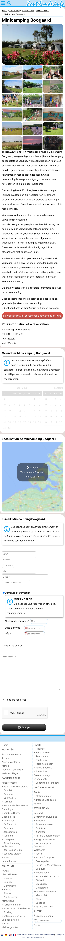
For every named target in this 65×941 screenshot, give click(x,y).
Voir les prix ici (34, 315)
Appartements (10, 782)
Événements (40, 779)
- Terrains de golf (43, 763)
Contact (38, 925)
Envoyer (25, 727)
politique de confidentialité (44, 934)
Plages (5, 870)
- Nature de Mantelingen (47, 865)
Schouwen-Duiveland (45, 816)
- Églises (6, 889)
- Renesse (39, 820)
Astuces (6, 758)
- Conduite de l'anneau (46, 782)
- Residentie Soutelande (15, 805)
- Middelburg (41, 887)
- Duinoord (7, 794)
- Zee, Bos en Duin (12, 849)
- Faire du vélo (42, 752)
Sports (37, 744)
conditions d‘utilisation (25, 934)
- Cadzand (39, 902)
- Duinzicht (8, 828)
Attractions (8, 900)
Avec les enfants (11, 762)
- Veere (38, 853)
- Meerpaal (8, 839)
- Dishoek (39, 880)
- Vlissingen (40, 883)
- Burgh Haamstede (44, 839)
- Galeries (7, 882)
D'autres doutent (14, 645)
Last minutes (9, 861)
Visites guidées (10, 927)
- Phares (6, 893)
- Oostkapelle (41, 861)
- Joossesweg (9, 831)
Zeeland (38, 813)
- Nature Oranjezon (44, 857)
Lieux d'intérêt (10, 874)
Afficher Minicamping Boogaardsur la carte (32, 472)
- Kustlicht (7, 835)
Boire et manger (42, 775)
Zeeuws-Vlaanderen (45, 891)
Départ (9, 633)
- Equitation (40, 771)
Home (5, 744)
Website (12, 343)
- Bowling (7, 912)
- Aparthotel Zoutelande (15, 786)
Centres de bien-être (13, 916)
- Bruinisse (40, 828)
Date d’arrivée (13, 627)
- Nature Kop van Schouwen (43, 845)
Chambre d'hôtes (11, 813)
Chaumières (8, 816)
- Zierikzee (40, 831)
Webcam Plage (10, 773)
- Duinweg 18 (9, 797)
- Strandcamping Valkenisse (11, 845)
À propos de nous (43, 916)
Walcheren (39, 849)
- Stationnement (43, 796)
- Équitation (40, 760)
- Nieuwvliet (40, 895)
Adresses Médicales (45, 799)
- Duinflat (7, 790)
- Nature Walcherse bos (47, 876)
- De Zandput (9, 824)
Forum (37, 803)
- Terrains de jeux (11, 904)
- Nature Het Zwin (43, 906)
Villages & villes (10, 919)
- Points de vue (10, 897)
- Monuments (9, 885)
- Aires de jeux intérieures (16, 908)
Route (37, 792)
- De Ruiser (8, 820)
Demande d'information (17, 592)
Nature (5, 923)
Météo (5, 765)
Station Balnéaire (11, 754)
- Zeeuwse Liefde (11, 853)
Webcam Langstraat (13, 769)
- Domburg (40, 868)
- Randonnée (41, 756)
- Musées (7, 878)
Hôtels (5, 857)
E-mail (11, 338)
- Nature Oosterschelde (47, 835)
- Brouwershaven (43, 824)
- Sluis (37, 899)
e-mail (26, 374)
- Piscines (39, 748)
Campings (7, 809)
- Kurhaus (7, 801)
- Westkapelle (41, 872)
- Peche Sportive (43, 767)
